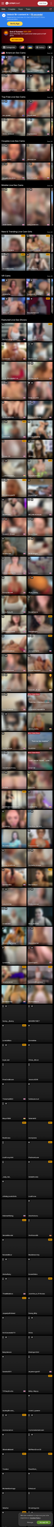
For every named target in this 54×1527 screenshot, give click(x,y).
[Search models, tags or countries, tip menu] (50, 9)
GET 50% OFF (17, 40)
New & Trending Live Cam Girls (17, 231)
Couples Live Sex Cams (13, 141)
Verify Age (14, 24)
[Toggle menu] (3, 3)
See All (49, 53)
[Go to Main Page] (16, 3)
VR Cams (6, 275)
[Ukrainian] (30, 47)
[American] (22, 47)
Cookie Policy (35, 1518)
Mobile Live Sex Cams (12, 185)
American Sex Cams (16, 53)
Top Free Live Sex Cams (13, 97)
